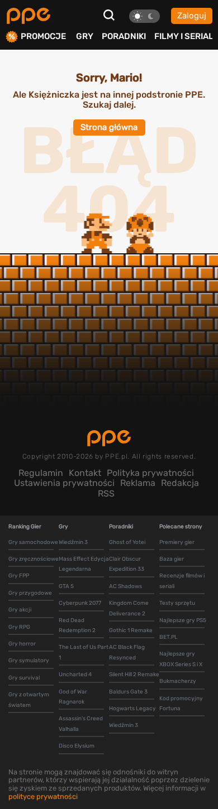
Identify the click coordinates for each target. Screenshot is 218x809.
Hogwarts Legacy (132, 708)
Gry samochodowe (33, 542)
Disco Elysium (76, 746)
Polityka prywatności (150, 473)
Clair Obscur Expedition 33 (126, 564)
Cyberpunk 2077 (80, 603)
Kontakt (85, 473)
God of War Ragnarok (73, 696)
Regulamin (40, 473)
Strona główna (109, 127)
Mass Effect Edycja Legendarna (84, 564)
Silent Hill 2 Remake (134, 674)
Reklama (137, 483)
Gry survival (24, 678)
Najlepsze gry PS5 (182, 620)
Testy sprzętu (177, 603)
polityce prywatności (43, 796)
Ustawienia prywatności (64, 483)
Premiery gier (177, 542)
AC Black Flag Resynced (127, 652)
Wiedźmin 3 (73, 542)
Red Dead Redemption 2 (77, 625)
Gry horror (22, 644)
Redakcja (180, 483)
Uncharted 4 (75, 674)
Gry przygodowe (30, 593)
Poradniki (124, 36)
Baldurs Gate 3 (128, 691)
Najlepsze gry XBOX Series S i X (180, 659)
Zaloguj (191, 16)
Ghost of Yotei (127, 542)
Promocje (43, 36)
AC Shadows (125, 586)
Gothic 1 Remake (131, 630)
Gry (84, 36)
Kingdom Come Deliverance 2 (129, 608)
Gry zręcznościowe (33, 559)
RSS (106, 493)
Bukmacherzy (177, 681)
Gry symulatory (28, 660)
